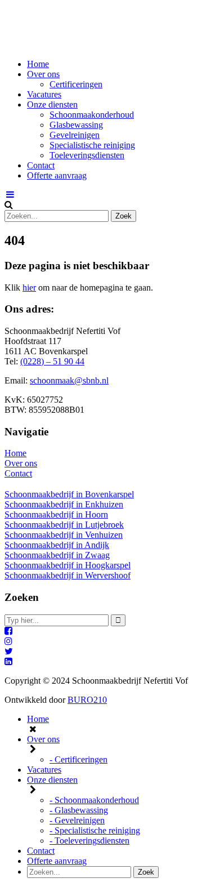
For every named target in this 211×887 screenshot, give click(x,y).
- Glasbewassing (79, 810)
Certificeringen (76, 84)
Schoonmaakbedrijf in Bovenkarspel (69, 494)
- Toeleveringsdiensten (89, 840)
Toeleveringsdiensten (87, 155)
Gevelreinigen (75, 135)
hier (29, 287)
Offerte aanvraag (57, 175)
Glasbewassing (76, 125)
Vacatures (44, 94)
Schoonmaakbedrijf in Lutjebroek (64, 524)
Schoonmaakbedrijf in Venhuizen (64, 535)
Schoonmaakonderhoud (92, 114)
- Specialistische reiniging (95, 830)
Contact (41, 165)
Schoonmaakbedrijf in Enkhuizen (64, 504)
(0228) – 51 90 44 (52, 361)
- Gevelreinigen (77, 820)
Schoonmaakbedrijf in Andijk (57, 545)
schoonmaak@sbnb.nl (69, 380)
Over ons (43, 74)
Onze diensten (52, 104)
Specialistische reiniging (92, 145)
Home (38, 64)
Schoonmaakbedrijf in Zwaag (57, 555)
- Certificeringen (78, 759)
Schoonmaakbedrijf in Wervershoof (68, 575)
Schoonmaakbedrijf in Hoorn (56, 514)
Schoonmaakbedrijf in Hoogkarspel (68, 565)
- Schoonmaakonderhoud (94, 800)
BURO (87, 700)
